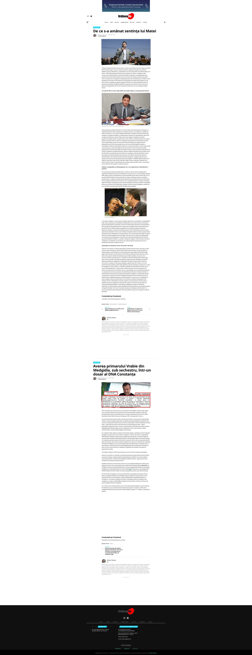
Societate (138, 22)
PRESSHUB (126, 648)
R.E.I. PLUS (135, 648)
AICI (130, 469)
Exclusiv (117, 22)
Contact (145, 22)
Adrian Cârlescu (102, 36)
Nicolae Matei (113, 304)
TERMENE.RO (118, 648)
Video (111, 22)
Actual (106, 22)
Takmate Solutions (153, 653)
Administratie (124, 22)
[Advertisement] (126, 344)
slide (111, 543)
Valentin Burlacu (122, 304)
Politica (132, 22)
